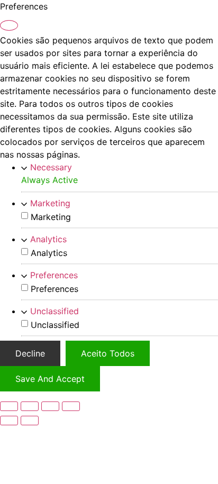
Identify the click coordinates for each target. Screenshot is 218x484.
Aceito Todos (107, 353)
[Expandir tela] (30, 406)
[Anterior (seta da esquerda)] (9, 420)
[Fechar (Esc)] (71, 406)
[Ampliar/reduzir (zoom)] (9, 406)
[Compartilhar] (50, 406)
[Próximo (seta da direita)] (30, 420)
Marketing (50, 203)
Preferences (54, 275)
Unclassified (54, 311)
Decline (30, 353)
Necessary (51, 167)
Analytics (48, 239)
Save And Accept (50, 378)
